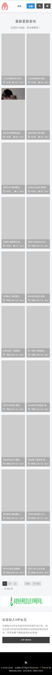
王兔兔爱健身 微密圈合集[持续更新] (37, 79)
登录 (19, 6)
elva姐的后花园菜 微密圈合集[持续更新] (38, 406)
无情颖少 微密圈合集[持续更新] (12, 297)
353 (27, 583)
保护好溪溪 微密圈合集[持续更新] (12, 569)
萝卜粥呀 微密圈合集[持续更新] (37, 351)
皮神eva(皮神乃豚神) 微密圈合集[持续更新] (37, 188)
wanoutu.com (15, 670)
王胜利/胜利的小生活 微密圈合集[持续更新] (37, 515)
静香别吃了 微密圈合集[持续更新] (12, 351)
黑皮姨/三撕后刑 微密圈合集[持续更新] (37, 460)
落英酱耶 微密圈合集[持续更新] (12, 515)
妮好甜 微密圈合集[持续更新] (12, 133)
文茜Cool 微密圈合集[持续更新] (12, 188)
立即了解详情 (26, 639)
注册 (31, 6)
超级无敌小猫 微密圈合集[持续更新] (37, 133)
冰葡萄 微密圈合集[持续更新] (12, 242)
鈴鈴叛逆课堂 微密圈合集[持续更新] (37, 297)
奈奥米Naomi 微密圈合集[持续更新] (12, 460)
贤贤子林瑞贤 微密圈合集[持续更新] (12, 406)
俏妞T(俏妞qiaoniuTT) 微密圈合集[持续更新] (38, 242)
